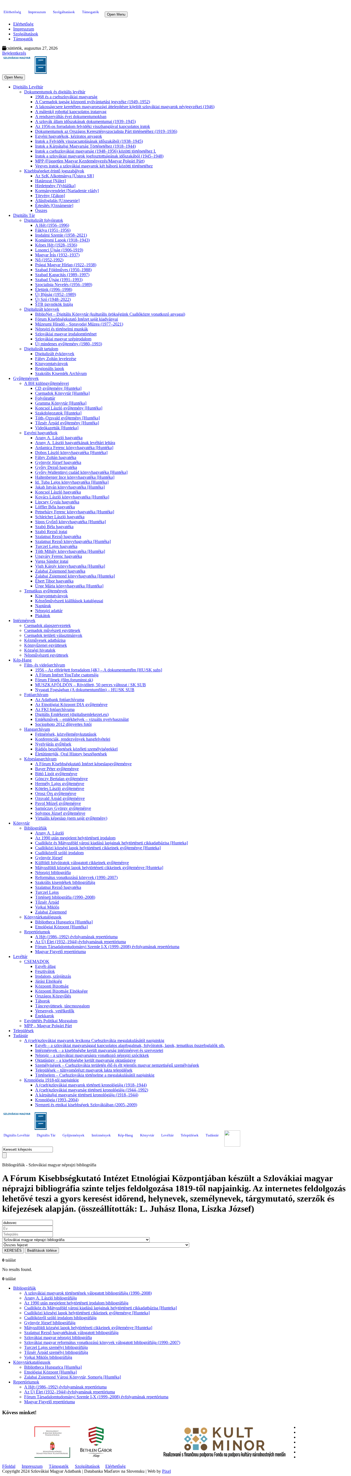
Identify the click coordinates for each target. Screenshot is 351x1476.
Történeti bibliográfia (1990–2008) (65, 897)
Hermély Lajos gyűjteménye (59, 783)
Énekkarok (44, 1015)
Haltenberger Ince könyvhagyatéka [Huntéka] (74, 477)
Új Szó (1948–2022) (53, 299)
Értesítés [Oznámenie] (54, 205)
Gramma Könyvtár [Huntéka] (60, 403)
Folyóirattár (45, 398)
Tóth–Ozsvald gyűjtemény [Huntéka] (67, 418)
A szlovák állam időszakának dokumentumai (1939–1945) (85, 121)
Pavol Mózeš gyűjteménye (58, 803)
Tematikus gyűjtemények (45, 591)
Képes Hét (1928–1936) (56, 245)
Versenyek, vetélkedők (54, 1011)
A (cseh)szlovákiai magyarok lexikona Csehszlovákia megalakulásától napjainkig (94, 1040)
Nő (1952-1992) (49, 259)
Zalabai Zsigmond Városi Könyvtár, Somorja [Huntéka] (72, 1377)
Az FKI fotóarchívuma (55, 709)
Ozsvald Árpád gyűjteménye (60, 798)
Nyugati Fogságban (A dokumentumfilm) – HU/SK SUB (84, 689)
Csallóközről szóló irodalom (59, 852)
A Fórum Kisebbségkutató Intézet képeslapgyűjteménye (83, 763)
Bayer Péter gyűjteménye (57, 768)
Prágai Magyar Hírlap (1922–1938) (65, 264)
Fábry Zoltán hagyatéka (55, 457)
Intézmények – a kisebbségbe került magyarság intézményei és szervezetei (99, 1050)
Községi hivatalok (39, 650)
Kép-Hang (22, 660)
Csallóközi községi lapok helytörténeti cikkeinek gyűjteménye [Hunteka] (98, 847)
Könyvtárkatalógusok (42, 917)
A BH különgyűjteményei (46, 383)
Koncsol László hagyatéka (58, 492)
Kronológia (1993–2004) (56, 1099)
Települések (23, 1030)
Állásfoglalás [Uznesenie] (57, 200)
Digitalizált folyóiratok (43, 220)
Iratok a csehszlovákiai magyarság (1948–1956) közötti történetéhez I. (95, 151)
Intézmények (24, 620)
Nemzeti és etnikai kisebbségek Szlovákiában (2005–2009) (86, 1104)
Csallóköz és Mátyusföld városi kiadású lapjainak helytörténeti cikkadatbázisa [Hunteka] (111, 843)
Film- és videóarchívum (44, 665)
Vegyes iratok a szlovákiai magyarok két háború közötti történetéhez (94, 166)
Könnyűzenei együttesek (45, 645)
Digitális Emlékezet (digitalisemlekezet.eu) (72, 714)
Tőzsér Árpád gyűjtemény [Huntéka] (67, 423)
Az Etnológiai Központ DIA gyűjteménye (71, 704)
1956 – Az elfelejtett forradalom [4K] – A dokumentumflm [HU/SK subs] (98, 670)
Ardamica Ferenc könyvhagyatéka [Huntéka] (74, 447)
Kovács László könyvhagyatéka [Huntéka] (72, 497)
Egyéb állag (45, 966)
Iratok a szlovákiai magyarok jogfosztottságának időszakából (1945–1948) (99, 156)
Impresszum (37, 12)
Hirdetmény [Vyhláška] (55, 185)
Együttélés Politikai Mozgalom (50, 1020)
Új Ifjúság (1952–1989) (55, 294)
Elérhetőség (12, 12)
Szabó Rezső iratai (51, 531)
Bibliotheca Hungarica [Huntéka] (64, 922)
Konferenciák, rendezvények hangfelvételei (72, 739)
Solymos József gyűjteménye (60, 813)
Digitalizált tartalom (41, 348)
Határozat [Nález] (50, 180)
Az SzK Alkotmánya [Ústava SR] (64, 175)
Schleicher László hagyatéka (59, 516)
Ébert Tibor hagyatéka (54, 581)
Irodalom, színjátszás (53, 976)
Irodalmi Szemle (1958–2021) (61, 235)
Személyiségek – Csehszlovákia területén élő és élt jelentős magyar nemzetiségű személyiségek (117, 1065)
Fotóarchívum (36, 694)
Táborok (42, 1001)
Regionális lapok (49, 368)
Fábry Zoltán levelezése (55, 358)
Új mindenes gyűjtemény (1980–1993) (68, 343)
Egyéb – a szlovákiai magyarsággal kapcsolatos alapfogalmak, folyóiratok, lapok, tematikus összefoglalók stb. (130, 1045)
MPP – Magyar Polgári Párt (48, 1025)
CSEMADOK (36, 961)
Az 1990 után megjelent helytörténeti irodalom (75, 838)
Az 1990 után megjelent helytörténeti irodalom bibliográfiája (76, 1303)
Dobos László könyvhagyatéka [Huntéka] (71, 452)
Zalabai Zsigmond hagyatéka (60, 571)
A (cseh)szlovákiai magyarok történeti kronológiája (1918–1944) (91, 1085)
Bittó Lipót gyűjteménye (56, 773)
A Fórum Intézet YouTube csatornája (66, 675)
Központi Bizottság (52, 986)
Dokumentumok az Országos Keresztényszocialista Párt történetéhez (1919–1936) (106, 131)
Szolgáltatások (64, 12)
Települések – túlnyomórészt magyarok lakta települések (83, 1070)
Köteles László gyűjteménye (59, 788)
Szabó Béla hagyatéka (54, 526)
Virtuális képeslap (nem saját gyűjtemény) (71, 818)
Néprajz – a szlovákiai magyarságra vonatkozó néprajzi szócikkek (92, 1055)
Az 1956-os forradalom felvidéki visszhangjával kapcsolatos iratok (92, 126)
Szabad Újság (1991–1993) (59, 279)
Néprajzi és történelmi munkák (61, 329)
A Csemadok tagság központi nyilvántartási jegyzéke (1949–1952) (92, 101)
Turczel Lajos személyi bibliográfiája (56, 1347)
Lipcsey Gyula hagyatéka (57, 502)
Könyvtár (21, 823)
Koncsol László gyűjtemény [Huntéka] (68, 408)
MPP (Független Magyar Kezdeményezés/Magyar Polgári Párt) (90, 161)
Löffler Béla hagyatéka (55, 507)
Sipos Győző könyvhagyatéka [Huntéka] (70, 521)
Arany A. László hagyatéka (59, 437)
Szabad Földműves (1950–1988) (63, 269)
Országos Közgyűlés (53, 996)
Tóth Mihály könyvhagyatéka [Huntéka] (70, 551)
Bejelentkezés (14, 53)
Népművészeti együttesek (46, 655)
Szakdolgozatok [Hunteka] (58, 413)
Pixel (166, 1471)
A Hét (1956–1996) (52, 225)
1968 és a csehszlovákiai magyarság (66, 96)
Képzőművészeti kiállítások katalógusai (69, 600)
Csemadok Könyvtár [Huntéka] (62, 393)
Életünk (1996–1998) (53, 289)
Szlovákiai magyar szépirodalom (63, 339)
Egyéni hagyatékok (41, 432)
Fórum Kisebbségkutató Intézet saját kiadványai (76, 319)
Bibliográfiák (35, 828)
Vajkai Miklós (47, 907)
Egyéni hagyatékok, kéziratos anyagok (68, 136)
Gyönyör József (49, 857)
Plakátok (42, 615)
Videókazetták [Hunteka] (56, 427)
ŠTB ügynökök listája (54, 304)
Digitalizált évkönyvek (54, 353)
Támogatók (90, 12)
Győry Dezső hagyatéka (56, 467)
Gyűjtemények (26, 378)
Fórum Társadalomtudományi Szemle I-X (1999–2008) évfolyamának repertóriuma (107, 946)
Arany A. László (49, 833)
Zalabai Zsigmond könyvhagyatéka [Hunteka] (75, 576)
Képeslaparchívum (40, 759)
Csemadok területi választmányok (53, 635)
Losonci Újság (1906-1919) (59, 250)
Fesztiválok (45, 971)
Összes (41, 210)
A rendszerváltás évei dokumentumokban (70, 116)
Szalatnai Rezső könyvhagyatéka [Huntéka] (73, 541)
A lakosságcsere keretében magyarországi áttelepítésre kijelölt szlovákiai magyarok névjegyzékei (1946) (124, 106)
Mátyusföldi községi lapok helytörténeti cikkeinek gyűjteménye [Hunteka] (99, 867)
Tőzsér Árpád (47, 902)
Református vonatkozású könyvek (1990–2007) (76, 877)
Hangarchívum (37, 729)
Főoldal (8, 1466)
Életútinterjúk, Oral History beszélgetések (71, 754)
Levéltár (20, 956)
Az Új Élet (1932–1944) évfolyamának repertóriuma (80, 941)
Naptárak (43, 605)
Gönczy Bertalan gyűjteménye (61, 778)
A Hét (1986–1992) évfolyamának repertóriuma (76, 936)
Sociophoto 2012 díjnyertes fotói (63, 724)
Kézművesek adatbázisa (45, 640)
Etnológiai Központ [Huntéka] (61, 927)
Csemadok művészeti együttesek (52, 630)
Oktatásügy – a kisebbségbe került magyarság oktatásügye (85, 1060)
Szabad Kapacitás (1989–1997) (62, 274)
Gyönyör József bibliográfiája (49, 1322)
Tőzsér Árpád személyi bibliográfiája (56, 1352)
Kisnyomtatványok (51, 363)
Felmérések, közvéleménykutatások (66, 734)
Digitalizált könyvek (41, 309)
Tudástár (20, 1035)
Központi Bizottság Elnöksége (61, 991)
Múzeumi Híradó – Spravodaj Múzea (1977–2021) (79, 324)
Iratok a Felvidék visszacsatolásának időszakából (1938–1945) (89, 141)
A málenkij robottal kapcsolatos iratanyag (70, 111)
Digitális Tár (24, 215)
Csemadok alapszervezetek (47, 625)
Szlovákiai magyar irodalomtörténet (66, 334)
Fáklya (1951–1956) (52, 230)
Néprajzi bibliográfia (53, 872)
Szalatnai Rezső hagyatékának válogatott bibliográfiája (71, 1332)
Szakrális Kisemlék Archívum (61, 373)
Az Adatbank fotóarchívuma (59, 699)
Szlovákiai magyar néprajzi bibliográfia (58, 1337)
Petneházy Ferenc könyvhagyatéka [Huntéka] (74, 511)
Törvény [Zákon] (50, 195)
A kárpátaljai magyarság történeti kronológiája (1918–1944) (86, 1095)
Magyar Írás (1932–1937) (57, 255)
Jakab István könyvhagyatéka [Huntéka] (70, 487)
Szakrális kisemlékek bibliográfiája (65, 882)
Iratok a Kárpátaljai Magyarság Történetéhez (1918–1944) (85, 146)
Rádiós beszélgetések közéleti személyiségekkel (76, 749)
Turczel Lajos (47, 892)
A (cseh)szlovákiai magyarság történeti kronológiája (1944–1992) (91, 1090)
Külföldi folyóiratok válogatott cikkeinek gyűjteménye (82, 862)
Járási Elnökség (48, 981)
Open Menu (116, 14)
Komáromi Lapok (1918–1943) (62, 240)
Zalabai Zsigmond (51, 912)
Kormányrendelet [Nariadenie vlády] (67, 190)
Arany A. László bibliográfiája (50, 1298)
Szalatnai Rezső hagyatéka (58, 536)
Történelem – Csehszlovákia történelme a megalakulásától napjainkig (94, 1075)
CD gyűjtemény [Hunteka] (58, 388)
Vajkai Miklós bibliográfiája (48, 1357)
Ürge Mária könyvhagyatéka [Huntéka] (69, 586)
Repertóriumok (37, 931)
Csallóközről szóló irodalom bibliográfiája (60, 1317)
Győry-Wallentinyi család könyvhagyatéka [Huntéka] (81, 472)
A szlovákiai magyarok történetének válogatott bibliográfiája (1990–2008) (88, 1293)
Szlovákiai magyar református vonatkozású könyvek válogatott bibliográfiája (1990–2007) (102, 1342)
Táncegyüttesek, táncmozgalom (62, 1006)
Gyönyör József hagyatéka (58, 462)
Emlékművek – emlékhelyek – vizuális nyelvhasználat (82, 719)
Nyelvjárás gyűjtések (53, 744)
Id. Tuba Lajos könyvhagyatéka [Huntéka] (72, 482)
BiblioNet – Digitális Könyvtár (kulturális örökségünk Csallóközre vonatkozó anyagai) (110, 314)
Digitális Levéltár (28, 87)
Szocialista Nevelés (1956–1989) (63, 284)
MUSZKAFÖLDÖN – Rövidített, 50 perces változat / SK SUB (90, 684)
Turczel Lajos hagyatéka (56, 546)
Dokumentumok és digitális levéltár (54, 91)
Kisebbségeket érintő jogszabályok (54, 171)
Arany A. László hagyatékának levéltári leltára (75, 442)
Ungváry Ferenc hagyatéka (58, 556)
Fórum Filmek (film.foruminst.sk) (64, 679)
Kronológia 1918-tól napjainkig (51, 1080)
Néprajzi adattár (49, 610)
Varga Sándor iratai (51, 561)
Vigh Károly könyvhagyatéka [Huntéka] (70, 566)
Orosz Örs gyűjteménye (55, 793)
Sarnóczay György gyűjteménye (63, 808)
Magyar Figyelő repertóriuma (60, 951)
